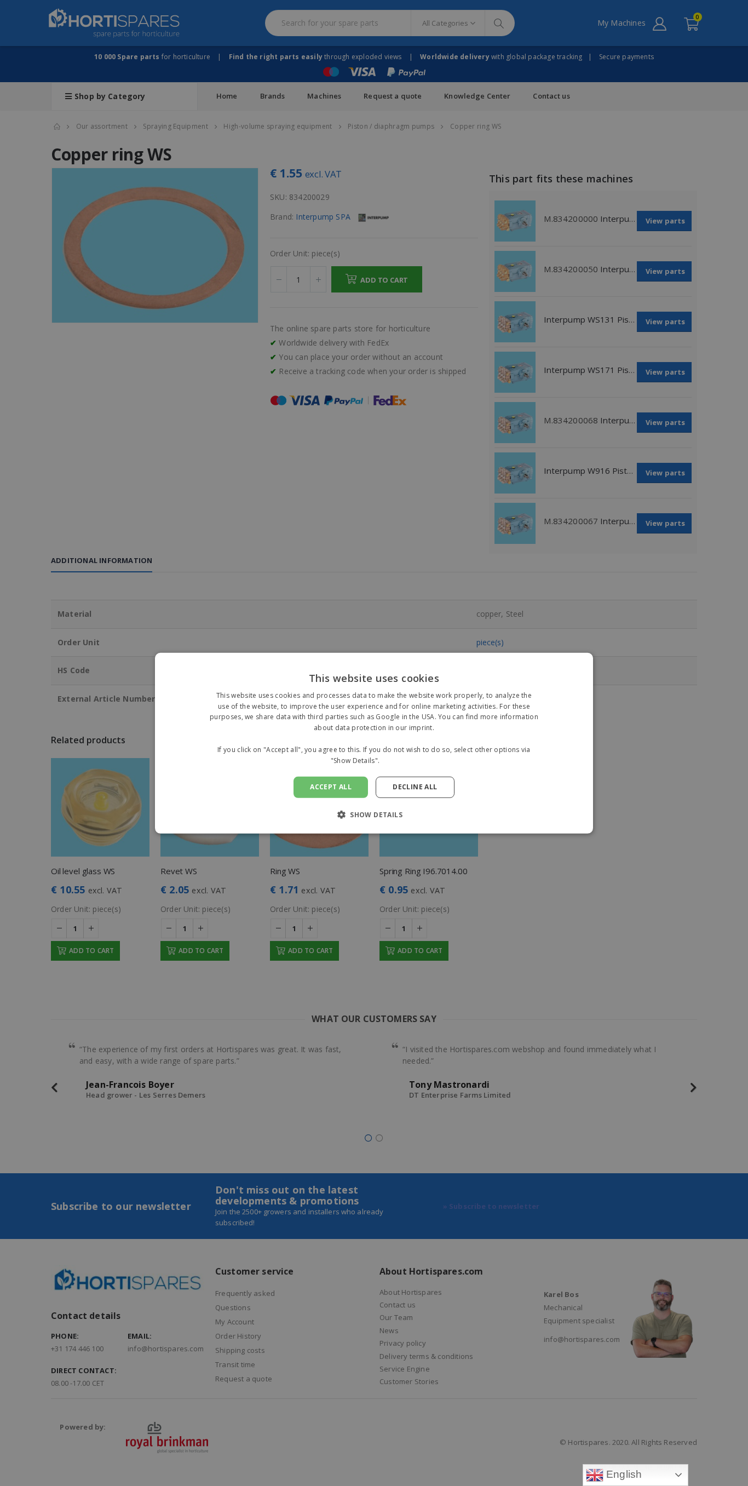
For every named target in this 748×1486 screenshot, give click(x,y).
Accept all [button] (331, 786)
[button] (374, 814)
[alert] (374, 743)
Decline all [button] (415, 786)
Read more (400, 760)
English (622, 1474)
